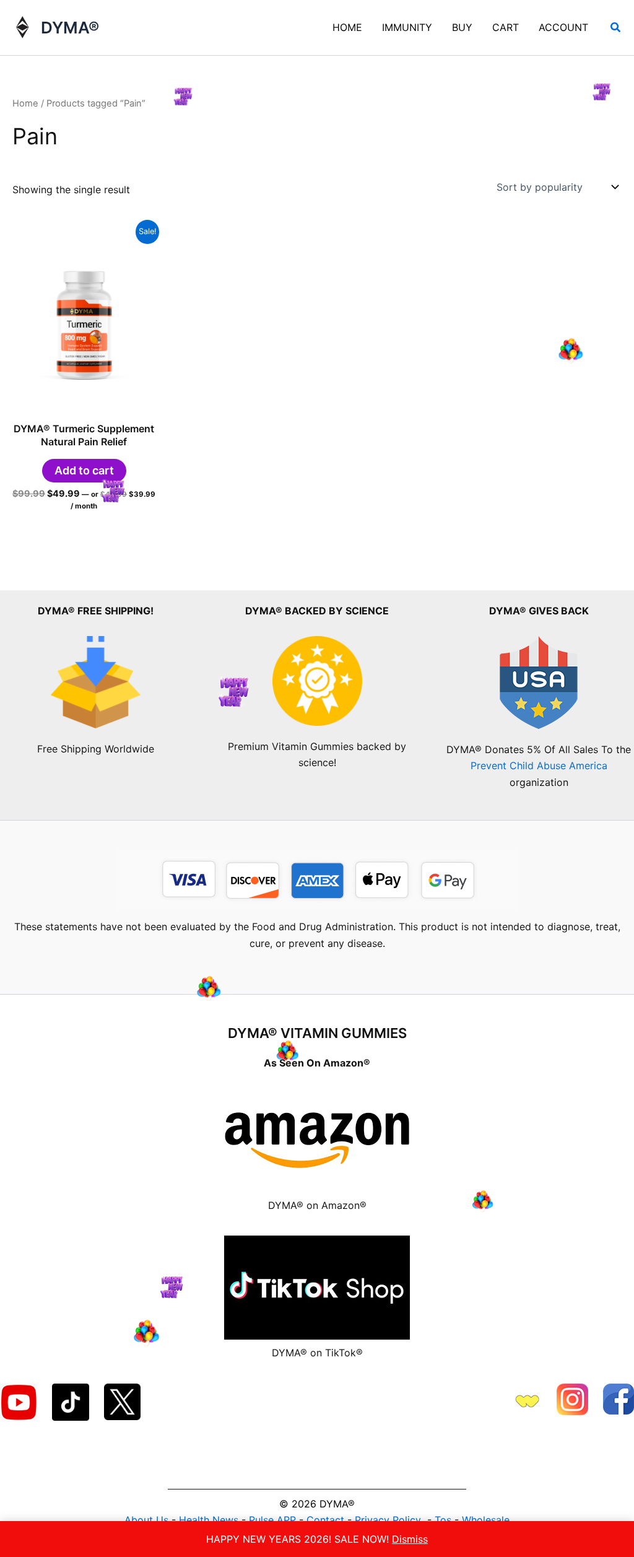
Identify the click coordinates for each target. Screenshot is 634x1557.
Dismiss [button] (410, 1539)
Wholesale (486, 1520)
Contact (325, 1520)
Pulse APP (272, 1520)
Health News (208, 1520)
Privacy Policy (388, 1520)
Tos (443, 1520)
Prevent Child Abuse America (539, 765)
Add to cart (84, 470)
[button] (616, 27)
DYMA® (70, 27)
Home (25, 103)
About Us (146, 1520)
